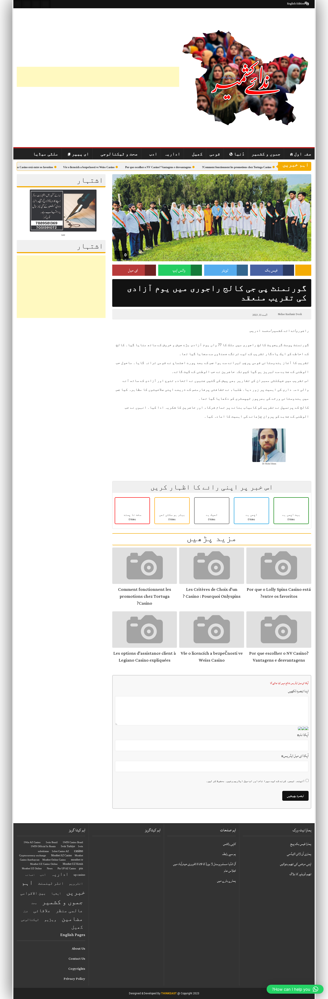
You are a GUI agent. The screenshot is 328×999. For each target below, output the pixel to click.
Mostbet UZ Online (32, 868)
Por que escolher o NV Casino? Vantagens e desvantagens (171, 167)
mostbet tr (77, 859)
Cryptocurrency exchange (32, 855)
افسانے (30, 875)
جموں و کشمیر (265, 153)
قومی (215, 153)
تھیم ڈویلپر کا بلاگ (300, 874)
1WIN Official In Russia (43, 846)
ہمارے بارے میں (226, 881)
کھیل (197, 153)
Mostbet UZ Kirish (73, 863)
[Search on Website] (17, 4)
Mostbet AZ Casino (61, 855)
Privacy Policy (74, 979)
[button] (295, 989)
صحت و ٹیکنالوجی (119, 153)
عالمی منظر (69, 910)
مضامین (72, 918)
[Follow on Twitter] (36, 4)
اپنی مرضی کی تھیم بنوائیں (295, 864)
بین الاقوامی (33, 893)
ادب (153, 153)
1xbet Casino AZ (60, 851)
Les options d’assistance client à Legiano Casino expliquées (144, 657)
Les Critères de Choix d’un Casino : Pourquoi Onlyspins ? (212, 593)
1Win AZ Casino (32, 842)
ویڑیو (50, 919)
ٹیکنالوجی (30, 920)
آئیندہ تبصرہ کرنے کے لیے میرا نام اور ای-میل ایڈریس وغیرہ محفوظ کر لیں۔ (255, 781)
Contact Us (77, 958)
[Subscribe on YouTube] (46, 4)
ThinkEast (169, 993)
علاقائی (42, 910)
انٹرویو (76, 883)
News (49, 868)
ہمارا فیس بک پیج (300, 844)
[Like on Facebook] (27, 4)
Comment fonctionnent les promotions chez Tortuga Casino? (249, 167)
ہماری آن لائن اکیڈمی (299, 854)
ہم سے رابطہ (229, 854)
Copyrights (76, 969)
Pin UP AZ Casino (67, 868)
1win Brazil (52, 842)
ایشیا (56, 893)
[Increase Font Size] (126, 314)
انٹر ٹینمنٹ (51, 883)
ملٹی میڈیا (45, 153)
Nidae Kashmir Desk (290, 314)
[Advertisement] (98, 77)
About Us (78, 948)
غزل (25, 911)
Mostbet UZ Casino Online (44, 864)
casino (78, 851)
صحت (34, 903)
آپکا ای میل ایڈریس (295, 755)
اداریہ (172, 153)
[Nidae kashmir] (245, 78)
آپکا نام (303, 734)
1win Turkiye (68, 846)
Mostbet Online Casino (54, 860)
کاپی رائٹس (229, 844)
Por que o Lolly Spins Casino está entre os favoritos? (36, 167)
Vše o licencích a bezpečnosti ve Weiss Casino (101, 167)
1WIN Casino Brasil (73, 842)
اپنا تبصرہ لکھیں (298, 691)
